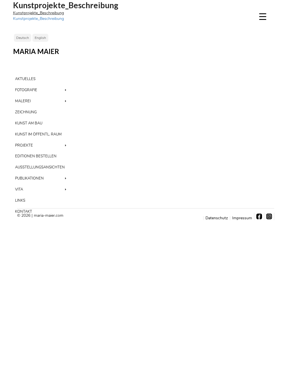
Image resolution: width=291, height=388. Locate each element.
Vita (19, 189)
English (40, 38)
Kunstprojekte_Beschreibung (38, 13)
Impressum (242, 218)
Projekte (24, 145)
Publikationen (29, 178)
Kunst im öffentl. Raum (38, 134)
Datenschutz (216, 218)
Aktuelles (25, 79)
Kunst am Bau (28, 123)
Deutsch (22, 38)
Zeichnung (26, 112)
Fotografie (26, 90)
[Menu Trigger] (263, 16)
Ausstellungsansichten (40, 167)
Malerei (23, 101)
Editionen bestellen (36, 156)
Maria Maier (36, 51)
